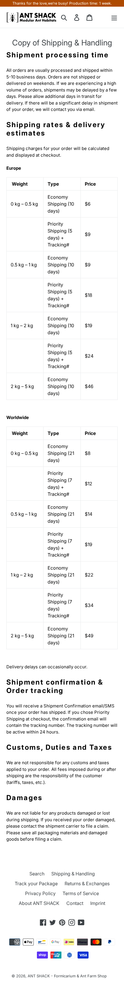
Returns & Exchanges (87, 883)
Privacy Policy (40, 893)
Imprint (97, 903)
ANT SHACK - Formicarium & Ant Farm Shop (67, 976)
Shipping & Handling (73, 874)
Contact (74, 903)
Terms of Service (81, 893)
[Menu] (114, 17)
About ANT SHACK (39, 903)
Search (36, 874)
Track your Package (36, 883)
